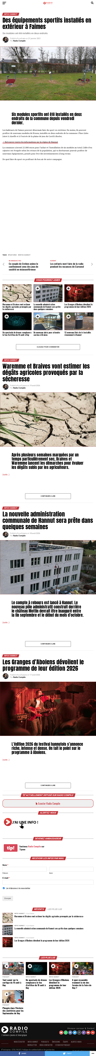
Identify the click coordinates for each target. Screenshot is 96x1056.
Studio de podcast (62, 1045)
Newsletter (32, 1045)
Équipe (65, 1041)
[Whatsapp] (66, 1033)
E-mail (6, 878)
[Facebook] (70, 1033)
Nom (5, 865)
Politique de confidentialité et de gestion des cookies (38, 1050)
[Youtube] (88, 1033)
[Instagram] (79, 1033)
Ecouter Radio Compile (49, 803)
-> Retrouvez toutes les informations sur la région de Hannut (30, 142)
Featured (13, 255)
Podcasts (45, 1041)
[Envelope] (61, 1033)
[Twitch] (84, 1033)
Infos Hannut (24, 255)
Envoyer (7, 898)
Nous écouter (19, 1041)
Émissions (56, 1041)
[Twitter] (75, 1033)
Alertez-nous (76, 1041)
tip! (10, 848)
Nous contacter (46, 1045)
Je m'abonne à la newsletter (18, 888)
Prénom (5, 873)
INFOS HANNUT (33, 1041)
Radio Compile (19, 41)
